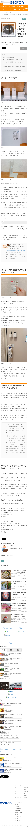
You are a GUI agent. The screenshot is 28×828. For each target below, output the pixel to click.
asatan (12, 711)
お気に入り (23, 48)
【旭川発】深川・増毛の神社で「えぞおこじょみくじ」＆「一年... (13, 669)
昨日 (3, 650)
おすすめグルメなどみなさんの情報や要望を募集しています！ (13, 770)
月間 (18, 650)
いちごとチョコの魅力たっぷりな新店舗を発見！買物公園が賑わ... (13, 659)
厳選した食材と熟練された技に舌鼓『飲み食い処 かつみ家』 (13, 727)
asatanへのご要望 (18, 812)
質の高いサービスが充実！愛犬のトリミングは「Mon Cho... (13, 715)
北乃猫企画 (10, 671)
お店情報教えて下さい (19, 810)
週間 (11, 650)
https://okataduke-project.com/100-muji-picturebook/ (15, 250)
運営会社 (16, 818)
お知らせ (25, 795)
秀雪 (16, 599)
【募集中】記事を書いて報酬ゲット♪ (11, 757)
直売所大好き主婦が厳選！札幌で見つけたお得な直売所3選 (18, 605)
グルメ (16, 789)
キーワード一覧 (18, 808)
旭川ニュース (23, 8)
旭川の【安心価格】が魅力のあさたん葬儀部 (13, 703)
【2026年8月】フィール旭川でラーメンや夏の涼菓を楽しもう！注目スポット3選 (18, 572)
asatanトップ (3, 12)
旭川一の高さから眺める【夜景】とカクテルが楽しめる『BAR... (13, 721)
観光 (2, 8)
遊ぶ (3, 8)
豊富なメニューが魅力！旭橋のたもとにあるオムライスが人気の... (13, 709)
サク (16, 576)
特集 (15, 787)
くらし (18, 8)
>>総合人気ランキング (5, 678)
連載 (19, 8)
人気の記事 (17, 806)
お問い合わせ (17, 820)
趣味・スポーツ (10, 8)
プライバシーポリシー (19, 816)
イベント (6, 8)
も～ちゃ (9, 676)
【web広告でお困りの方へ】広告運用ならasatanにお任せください (13, 764)
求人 (25, 793)
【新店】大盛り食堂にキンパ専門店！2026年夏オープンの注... (12, 674)
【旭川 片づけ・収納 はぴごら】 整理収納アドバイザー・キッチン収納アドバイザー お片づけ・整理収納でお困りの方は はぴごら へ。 (15, 428)
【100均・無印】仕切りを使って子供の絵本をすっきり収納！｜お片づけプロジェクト (15, 246)
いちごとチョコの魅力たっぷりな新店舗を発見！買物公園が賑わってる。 (18, 616)
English (25, 797)
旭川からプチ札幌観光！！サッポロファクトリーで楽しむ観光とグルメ (18, 594)
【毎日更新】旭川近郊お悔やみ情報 (11, 663)
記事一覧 (16, 804)
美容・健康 (14, 8)
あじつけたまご (18, 610)
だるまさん (13, 545)
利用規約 (16, 814)
